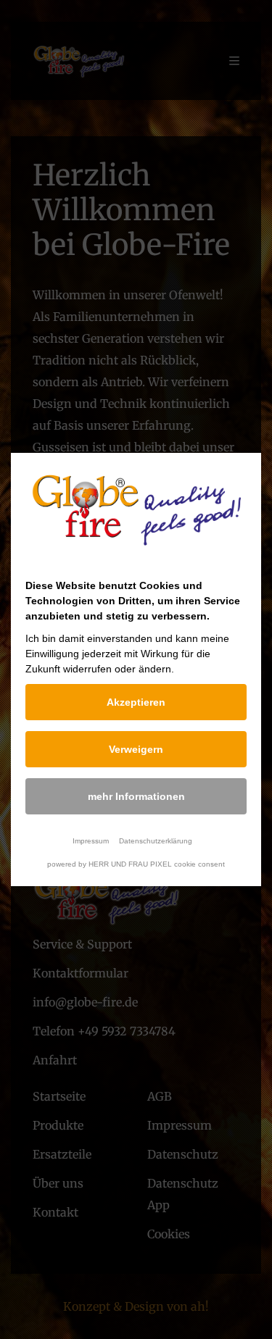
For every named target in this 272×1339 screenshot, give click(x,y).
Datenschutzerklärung (155, 841)
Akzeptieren (136, 702)
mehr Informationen (136, 796)
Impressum (91, 841)
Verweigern (136, 749)
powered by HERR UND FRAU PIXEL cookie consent (136, 864)
